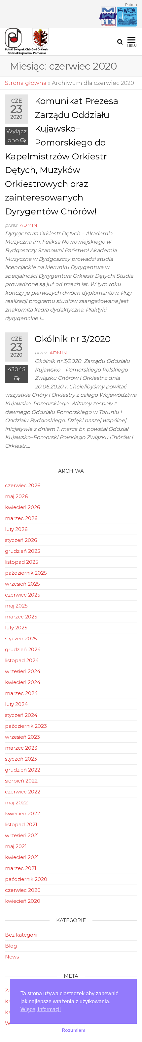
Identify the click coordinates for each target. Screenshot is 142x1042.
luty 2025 (16, 627)
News (12, 957)
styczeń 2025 (21, 638)
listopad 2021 (21, 824)
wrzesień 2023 (22, 737)
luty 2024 (16, 704)
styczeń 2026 (21, 540)
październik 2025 (26, 573)
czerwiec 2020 (23, 890)
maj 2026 (16, 496)
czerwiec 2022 (22, 791)
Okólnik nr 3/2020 (73, 339)
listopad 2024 (22, 660)
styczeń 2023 (21, 759)
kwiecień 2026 (22, 507)
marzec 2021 (20, 868)
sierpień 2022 (21, 781)
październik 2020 (26, 879)
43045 (16, 369)
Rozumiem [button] (73, 1030)
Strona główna (26, 83)
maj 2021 (16, 846)
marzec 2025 (21, 616)
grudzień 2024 (23, 649)
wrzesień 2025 (22, 584)
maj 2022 (16, 802)
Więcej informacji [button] (40, 1009)
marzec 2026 (21, 518)
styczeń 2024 (21, 715)
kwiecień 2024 (22, 682)
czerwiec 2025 (22, 595)
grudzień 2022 (22, 770)
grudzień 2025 (22, 551)
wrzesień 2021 (22, 835)
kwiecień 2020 (22, 901)
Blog (11, 946)
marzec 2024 (21, 693)
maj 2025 (16, 606)
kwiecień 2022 (22, 813)
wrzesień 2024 (22, 671)
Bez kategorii (21, 935)
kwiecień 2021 (22, 857)
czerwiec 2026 (22, 485)
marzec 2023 (21, 748)
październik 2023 (26, 726)
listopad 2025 (21, 562)
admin (28, 225)
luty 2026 (16, 529)
